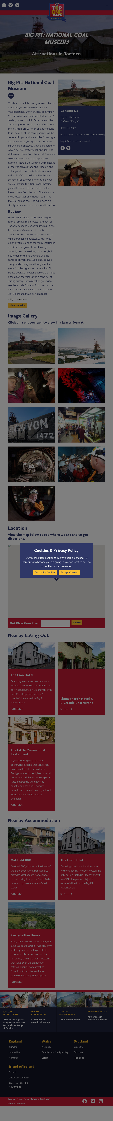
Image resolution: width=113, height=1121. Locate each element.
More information (62, 566)
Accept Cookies (69, 572)
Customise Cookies (45, 572)
